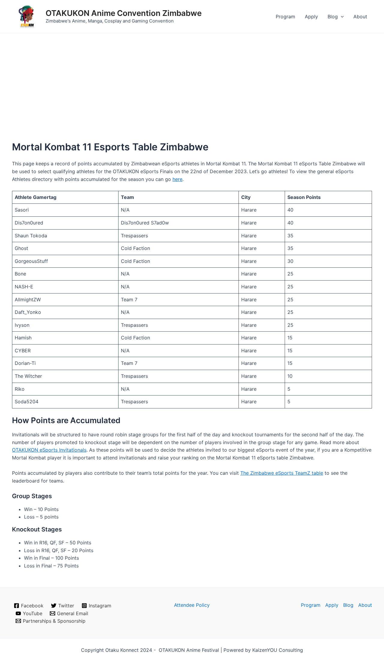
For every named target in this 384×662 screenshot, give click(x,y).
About (360, 17)
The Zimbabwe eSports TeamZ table (281, 473)
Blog (333, 17)
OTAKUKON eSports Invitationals (49, 450)
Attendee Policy (192, 605)
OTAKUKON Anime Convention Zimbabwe (124, 13)
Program (285, 17)
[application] (341, 17)
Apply (311, 17)
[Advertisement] (192, 78)
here (177, 179)
